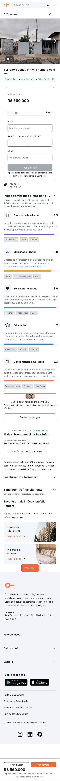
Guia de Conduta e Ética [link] (16, 714)
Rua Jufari (11, 79)
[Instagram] (20, 735)
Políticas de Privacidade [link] (16, 701)
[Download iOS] (39, 683)
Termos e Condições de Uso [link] (18, 707)
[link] (24, 451)
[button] (30, 41)
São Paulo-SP (46, 79)
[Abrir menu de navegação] (54, 5)
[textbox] (31, 5)
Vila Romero (28, 79)
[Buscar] (48, 4)
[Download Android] (16, 683)
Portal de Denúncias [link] (14, 695)
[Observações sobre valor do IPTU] (16, 113)
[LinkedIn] (30, 735)
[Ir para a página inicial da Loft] (7, 4)
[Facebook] (39, 735)
